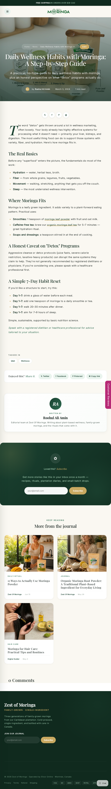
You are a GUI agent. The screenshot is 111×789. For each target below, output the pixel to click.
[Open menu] (7, 11)
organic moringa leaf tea (62, 224)
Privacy (7, 783)
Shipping (33, 783)
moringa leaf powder (57, 219)
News (35, 47)
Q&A (13, 361)
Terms (16, 783)
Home (27, 47)
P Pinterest (77, 376)
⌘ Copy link (94, 376)
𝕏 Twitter (45, 376)
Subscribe (78, 490)
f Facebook (61, 376)
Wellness (25, 361)
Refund (24, 783)
